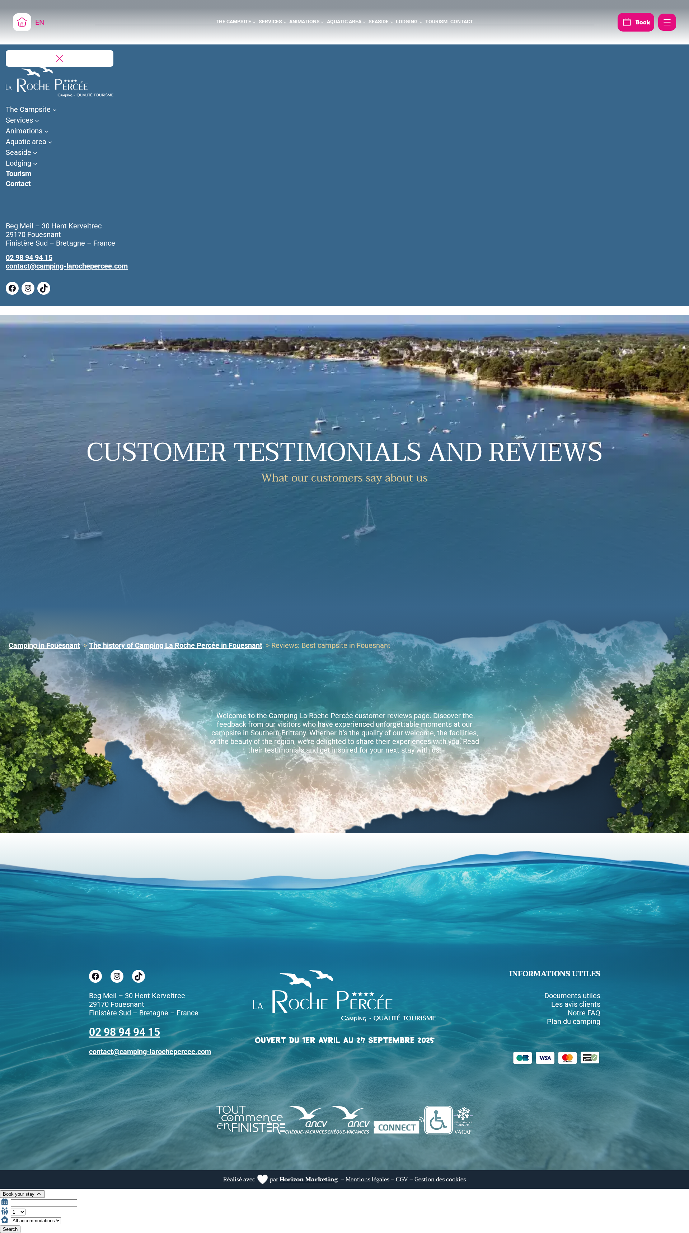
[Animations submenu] (322, 22)
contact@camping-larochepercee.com (67, 266)
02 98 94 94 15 (29, 257)
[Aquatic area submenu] (364, 22)
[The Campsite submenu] (254, 22)
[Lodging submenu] (420, 22)
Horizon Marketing (309, 1180)
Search (10, 1229)
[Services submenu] (284, 22)
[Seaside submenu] (391, 22)
